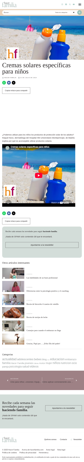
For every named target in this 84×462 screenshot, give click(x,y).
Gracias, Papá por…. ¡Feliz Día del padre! (43, 343)
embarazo (70, 359)
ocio (74, 363)
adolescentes (25, 359)
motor (42, 363)
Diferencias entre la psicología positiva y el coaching (47, 291)
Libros (36, 363)
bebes (38, 359)
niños (56, 363)
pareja (5, 366)
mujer (49, 363)
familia (6, 363)
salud (25, 366)
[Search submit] (79, 12)
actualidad (9, 359)
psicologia (15, 366)
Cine (48, 359)
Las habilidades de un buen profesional (42, 278)
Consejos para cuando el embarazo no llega (43, 330)
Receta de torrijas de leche (36, 317)
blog (44, 359)
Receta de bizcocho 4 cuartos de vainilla (42, 304)
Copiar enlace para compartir (16, 90)
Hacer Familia (17, 363)
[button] (80, 4)
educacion (57, 359)
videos (29, 274)
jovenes (29, 363)
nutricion (66, 363)
